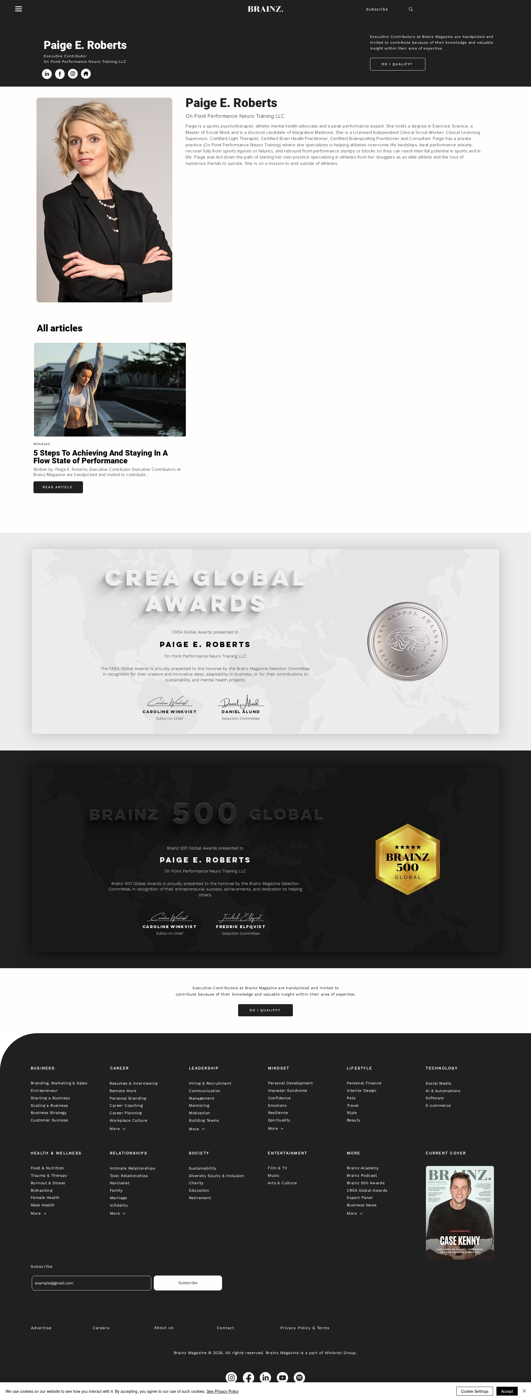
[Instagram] (231, 1377)
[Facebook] (248, 1377)
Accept (507, 1391)
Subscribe (377, 9)
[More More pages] (124, 1129)
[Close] (524, 1391)
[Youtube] (282, 1377)
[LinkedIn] (265, 1377)
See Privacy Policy (223, 1391)
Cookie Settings (474, 1391)
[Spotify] (299, 1377)
